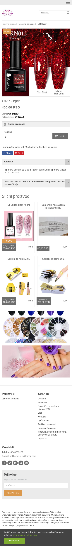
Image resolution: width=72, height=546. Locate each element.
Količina (8, 132)
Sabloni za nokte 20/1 (19, 259)
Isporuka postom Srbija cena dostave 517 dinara (52, 433)
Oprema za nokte (10, 398)
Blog (40, 413)
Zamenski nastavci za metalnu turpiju (53, 206)
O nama (42, 398)
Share (8, 153)
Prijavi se (42, 438)
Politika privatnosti (47, 424)
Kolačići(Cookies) (47, 428)
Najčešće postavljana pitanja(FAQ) (48, 407)
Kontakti (42, 416)
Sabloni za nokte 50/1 (53, 259)
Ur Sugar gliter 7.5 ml (19, 205)
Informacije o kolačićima (25, 535)
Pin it (20, 153)
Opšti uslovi (43, 420)
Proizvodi (42, 402)
